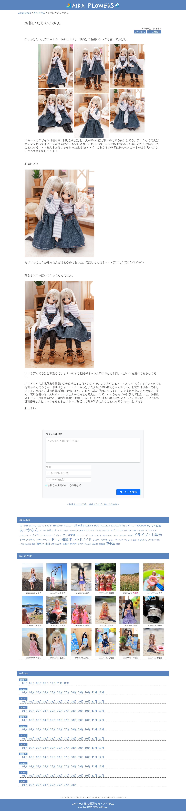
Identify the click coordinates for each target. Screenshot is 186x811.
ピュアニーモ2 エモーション (103, 540)
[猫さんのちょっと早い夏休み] (153, 642)
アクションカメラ (76, 530)
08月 (39, 683)
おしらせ (43, 530)
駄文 (118, 544)
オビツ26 (140, 530)
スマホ (116, 535)
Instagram (68, 526)
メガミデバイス (154, 540)
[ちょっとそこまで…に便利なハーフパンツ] (81, 642)
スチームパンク (107, 535)
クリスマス (69, 535)
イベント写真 (89, 530)
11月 (59, 683)
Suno (132, 526)
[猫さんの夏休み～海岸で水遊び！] (81, 577)
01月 (25, 692)
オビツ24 (132, 530)
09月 (46, 683)
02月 (32, 692)
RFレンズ (125, 526)
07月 (32, 683)
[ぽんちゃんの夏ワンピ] (56, 642)
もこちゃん (64, 530)
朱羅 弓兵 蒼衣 (56, 544)
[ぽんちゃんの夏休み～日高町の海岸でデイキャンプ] (153, 577)
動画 (33, 544)
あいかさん (140, 32)
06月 (25, 683)
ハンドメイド (82, 539)
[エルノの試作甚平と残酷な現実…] (105, 642)
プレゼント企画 (130, 540)
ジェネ (91, 535)
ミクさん (142, 539)
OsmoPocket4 (116, 526)
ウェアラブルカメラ (102, 530)
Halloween (58, 526)
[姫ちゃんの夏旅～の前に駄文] (153, 610)
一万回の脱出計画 (25, 544)
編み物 (95, 544)
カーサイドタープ (47, 535)
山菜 (47, 543)
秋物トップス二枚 (77, 504)
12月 (66, 683)
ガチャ (58, 535)
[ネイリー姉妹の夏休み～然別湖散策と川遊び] (105, 577)
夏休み (40, 543)
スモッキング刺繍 (125, 535)
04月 (46, 692)
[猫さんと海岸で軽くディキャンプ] (32, 577)
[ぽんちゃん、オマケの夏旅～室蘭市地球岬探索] (56, 577)
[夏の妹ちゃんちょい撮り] (129, 610)
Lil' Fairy (79, 525)
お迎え (50, 530)
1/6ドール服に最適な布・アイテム (93, 803)
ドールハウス (43, 539)
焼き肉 (73, 544)
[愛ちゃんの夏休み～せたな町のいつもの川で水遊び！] (56, 610)
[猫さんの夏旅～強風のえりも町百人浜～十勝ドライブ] (32, 642)
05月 (53, 692)
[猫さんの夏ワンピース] (129, 642)
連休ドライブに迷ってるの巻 (103, 504)
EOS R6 (40, 526)
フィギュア (119, 540)
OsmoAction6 (105, 526)
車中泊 (110, 543)
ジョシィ (98, 535)
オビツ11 (115, 530)
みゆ (56, 530)
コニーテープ (82, 535)
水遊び (66, 544)
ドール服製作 (154, 32)
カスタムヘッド (25, 535)
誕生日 (102, 544)
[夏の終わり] (129, 577)
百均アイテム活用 (84, 544)
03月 (39, 692)
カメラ (36, 535)
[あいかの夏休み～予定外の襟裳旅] (81, 610)
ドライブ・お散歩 (148, 535)
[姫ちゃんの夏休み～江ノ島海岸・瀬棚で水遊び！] (105, 610)
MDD (96, 526)
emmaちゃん (30, 526)
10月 (53, 683)
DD (21, 526)
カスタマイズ (150, 530)
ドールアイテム (27, 539)
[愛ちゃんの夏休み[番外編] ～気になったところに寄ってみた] (32, 610)
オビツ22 (123, 530)
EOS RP (48, 526)
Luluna (89, 525)
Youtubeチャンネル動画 (148, 525)
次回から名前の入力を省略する (64, 485)
